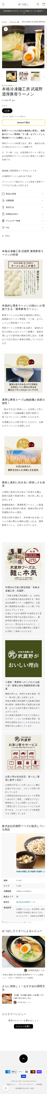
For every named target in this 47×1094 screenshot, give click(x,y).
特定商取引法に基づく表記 (25, 1088)
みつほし (19, 1081)
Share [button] (7, 236)
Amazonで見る (23, 122)
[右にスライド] (44, 77)
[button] (3, 4)
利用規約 (39, 1084)
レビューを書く (23, 1026)
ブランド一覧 (14, 22)
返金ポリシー (11, 1084)
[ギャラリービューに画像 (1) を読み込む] (11, 76)
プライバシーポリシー (26, 1084)
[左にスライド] (3, 77)
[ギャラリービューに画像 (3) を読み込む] (35, 76)
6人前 (7, 111)
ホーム (4, 22)
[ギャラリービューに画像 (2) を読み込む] (23, 76)
